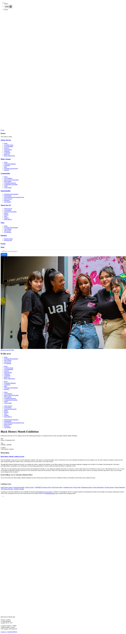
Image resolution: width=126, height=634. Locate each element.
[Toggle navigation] (4, 2)
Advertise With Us (12, 632)
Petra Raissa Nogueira (7, 489)
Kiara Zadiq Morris (98, 487)
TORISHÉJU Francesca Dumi (42, 487)
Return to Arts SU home (7, 350)
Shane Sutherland (120, 487)
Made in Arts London (46, 492)
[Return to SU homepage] (63, 128)
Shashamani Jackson (86, 487)
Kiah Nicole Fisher (57, 487)
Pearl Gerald (77, 487)
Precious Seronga (109, 487)
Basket (7, 6)
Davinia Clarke (29, 487)
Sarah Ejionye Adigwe (7, 487)
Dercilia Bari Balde (19, 487)
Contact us (3, 632)
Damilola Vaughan (19, 489)
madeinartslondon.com (51, 493)
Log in (6, 9)
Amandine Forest (68, 487)
